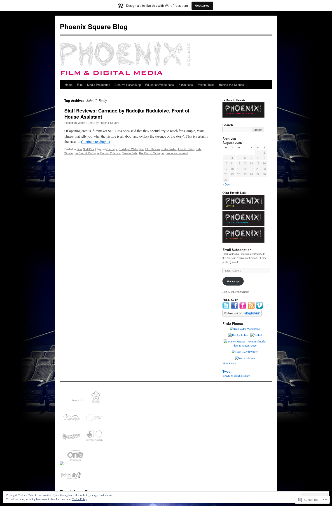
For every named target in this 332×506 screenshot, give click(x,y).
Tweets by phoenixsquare (236, 375)
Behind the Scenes (231, 84)
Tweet (226, 371)
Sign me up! (233, 281)
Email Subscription (237, 249)
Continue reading (95, 141)
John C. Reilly (186, 149)
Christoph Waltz (128, 149)
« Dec (226, 184)
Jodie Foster (168, 149)
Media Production (98, 84)
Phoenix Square (109, 122)
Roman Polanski (110, 153)
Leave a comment (177, 153)
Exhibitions (185, 84)
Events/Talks (206, 84)
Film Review (152, 149)
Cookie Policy (79, 499)
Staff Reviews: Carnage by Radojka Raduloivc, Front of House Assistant (126, 113)
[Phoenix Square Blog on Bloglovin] (242, 315)
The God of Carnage (151, 153)
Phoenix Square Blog (94, 26)
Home (68, 84)
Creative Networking (128, 84)
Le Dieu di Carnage (87, 153)
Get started (202, 5)
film (141, 149)
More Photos (229, 363)
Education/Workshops (159, 84)
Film (80, 84)
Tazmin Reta (129, 153)
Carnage (111, 149)
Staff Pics (88, 149)
